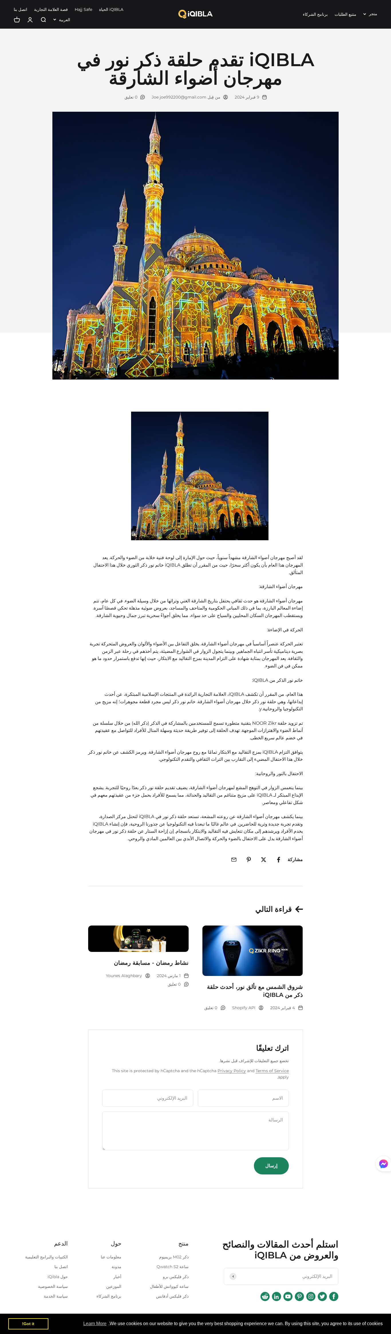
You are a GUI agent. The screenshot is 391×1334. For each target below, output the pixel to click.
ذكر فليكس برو (176, 1276)
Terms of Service (272, 1070)
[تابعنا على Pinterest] (299, 1296)
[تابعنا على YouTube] (288, 1296)
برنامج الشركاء (315, 14)
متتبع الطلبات (345, 14)
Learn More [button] (94, 1323)
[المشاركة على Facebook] (278, 859)
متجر (373, 13)
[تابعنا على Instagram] (310, 1296)
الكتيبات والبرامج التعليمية (46, 1257)
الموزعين (113, 1286)
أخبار (117, 1276)
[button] (383, 1165)
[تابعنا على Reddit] (265, 1296)
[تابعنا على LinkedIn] (276, 1296)
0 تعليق (131, 97)
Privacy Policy (232, 1070)
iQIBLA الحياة (111, 9)
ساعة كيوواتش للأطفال (169, 1286)
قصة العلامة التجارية (51, 9)
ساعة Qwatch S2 (173, 1266)
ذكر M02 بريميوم (174, 1257)
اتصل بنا (20, 9)
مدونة (116, 1266)
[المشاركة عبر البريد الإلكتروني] (234, 859)
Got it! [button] (28, 1323)
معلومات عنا (111, 1257)
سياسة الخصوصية (53, 1286)
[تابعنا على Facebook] (333, 1296)
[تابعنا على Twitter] (322, 1296)
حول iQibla (58, 1276)
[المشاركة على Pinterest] (248, 859)
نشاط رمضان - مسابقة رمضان (151, 962)
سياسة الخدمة (56, 1296)
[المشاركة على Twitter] (263, 859)
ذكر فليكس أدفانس (172, 1296)
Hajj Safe (83, 9)
